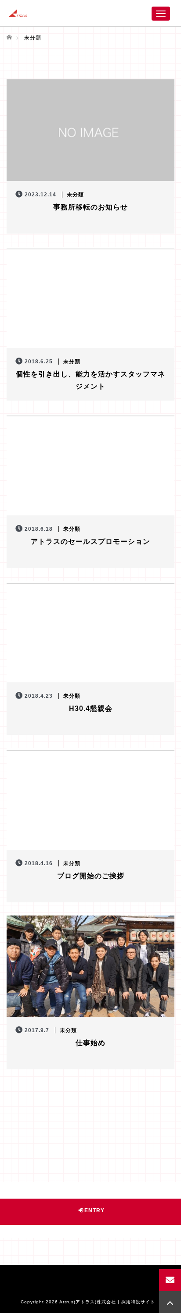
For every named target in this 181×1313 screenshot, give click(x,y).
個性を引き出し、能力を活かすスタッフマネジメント (90, 380)
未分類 (75, 195)
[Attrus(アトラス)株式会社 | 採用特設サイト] (18, 13)
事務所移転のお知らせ (90, 207)
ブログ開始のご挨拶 (90, 876)
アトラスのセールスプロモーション (90, 541)
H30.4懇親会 (90, 708)
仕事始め (90, 1043)
